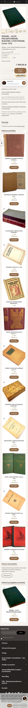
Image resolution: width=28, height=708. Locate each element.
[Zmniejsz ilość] (9, 70)
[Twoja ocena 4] (17, 54)
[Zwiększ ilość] (3, 70)
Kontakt (4, 688)
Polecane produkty (9, 131)
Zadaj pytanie (6, 575)
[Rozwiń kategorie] (2, 2)
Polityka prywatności (8, 637)
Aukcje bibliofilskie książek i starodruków (11, 670)
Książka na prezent (8, 665)
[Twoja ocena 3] (15, 54)
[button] (13, 17)
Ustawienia (23, 705)
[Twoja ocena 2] (13, 54)
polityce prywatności (16, 701)
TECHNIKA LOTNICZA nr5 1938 (14, 267)
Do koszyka (14, 167)
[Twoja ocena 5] (19, 54)
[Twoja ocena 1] (11, 54)
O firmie (4, 643)
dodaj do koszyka (20, 70)
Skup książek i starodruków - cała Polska (13, 659)
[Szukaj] (5, 2)
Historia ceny (5, 61)
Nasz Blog (5, 676)
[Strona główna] (14, 2)
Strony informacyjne (9, 648)
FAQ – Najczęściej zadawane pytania (11, 682)
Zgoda (9, 705)
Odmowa (16, 705)
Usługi (4, 653)
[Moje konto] (26, 2)
